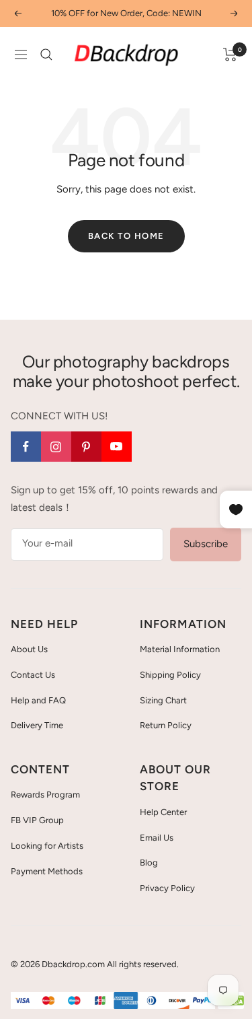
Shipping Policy (170, 675)
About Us (29, 649)
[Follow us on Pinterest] (86, 446)
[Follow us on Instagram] (56, 446)
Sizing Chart (163, 700)
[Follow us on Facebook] (26, 446)
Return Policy (166, 725)
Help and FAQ (38, 700)
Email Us (156, 838)
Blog (149, 862)
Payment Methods (47, 871)
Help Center (163, 812)
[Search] (46, 54)
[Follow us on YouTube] (116, 446)
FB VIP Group (37, 820)
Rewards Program (45, 794)
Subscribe (205, 544)
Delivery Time (37, 725)
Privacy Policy (167, 888)
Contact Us (33, 675)
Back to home (126, 236)
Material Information (180, 649)
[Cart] (230, 54)
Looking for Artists (47, 846)
